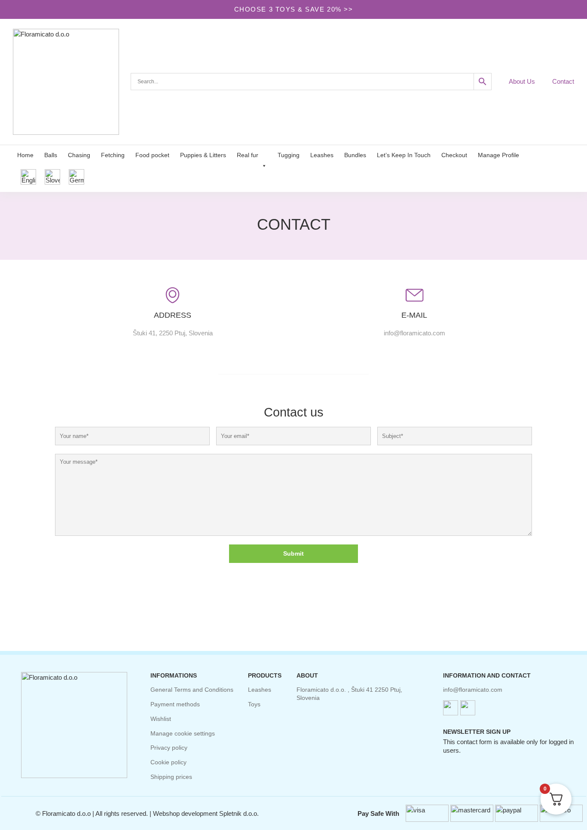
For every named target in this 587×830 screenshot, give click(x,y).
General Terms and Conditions (191, 689)
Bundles (355, 155)
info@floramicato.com (472, 689)
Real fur (247, 155)
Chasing (79, 155)
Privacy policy (168, 747)
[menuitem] (28, 177)
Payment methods (175, 704)
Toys (254, 704)
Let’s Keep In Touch (404, 155)
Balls (50, 155)
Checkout (454, 155)
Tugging (289, 155)
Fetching (113, 155)
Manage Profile (498, 155)
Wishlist (160, 718)
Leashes (321, 155)
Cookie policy (168, 762)
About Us (522, 81)
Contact (563, 81)
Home (25, 155)
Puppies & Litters (203, 155)
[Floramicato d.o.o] (71, 82)
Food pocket (152, 155)
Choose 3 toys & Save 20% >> (293, 9)
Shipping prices (171, 776)
